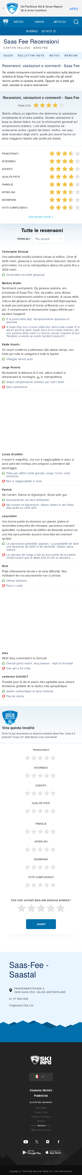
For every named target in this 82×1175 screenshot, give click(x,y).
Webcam (71, 55)
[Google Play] (32, 1152)
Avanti (41, 924)
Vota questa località (39, 216)
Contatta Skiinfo (41, 1090)
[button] (76, 22)
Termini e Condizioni (41, 1116)
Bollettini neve (31, 55)
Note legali (41, 1107)
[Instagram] (47, 1141)
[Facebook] (58, 1141)
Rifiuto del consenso (41, 1129)
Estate (47, 31)
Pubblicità (41, 1095)
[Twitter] (36, 1141)
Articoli (60, 22)
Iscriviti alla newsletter (41, 1102)
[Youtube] (25, 1141)
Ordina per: (24, 238)
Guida (8, 55)
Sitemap (41, 1120)
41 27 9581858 (18, 998)
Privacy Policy (41, 1112)
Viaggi (39, 22)
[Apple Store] (53, 1152)
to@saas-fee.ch (21, 1005)
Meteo (19, 22)
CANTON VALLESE (17, 47)
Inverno (32, 31)
